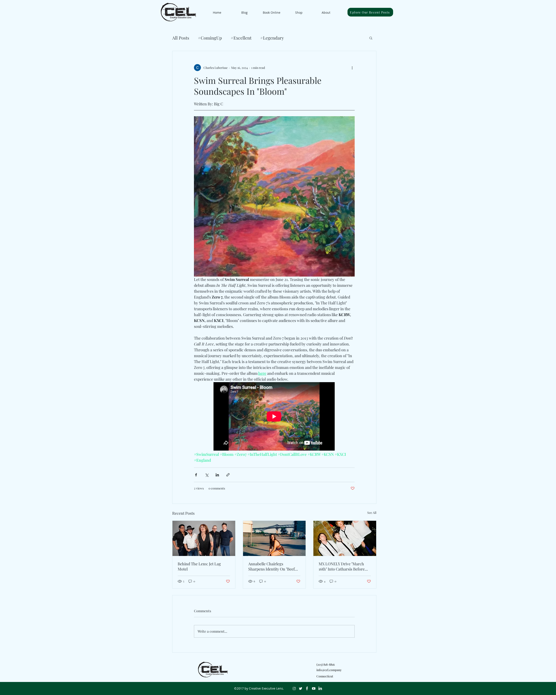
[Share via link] (228, 475)
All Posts (180, 38)
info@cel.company (329, 670)
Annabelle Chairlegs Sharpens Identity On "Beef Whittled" (271, 566)
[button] (371, 38)
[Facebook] (307, 688)
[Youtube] (313, 688)
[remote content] (274, 416)
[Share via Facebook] (196, 475)
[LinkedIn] (320, 688)
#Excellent (241, 38)
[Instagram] (294, 688)
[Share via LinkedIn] (217, 475)
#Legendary (272, 38)
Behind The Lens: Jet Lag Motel (199, 566)
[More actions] (352, 67)
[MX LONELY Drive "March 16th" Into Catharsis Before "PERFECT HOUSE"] (344, 538)
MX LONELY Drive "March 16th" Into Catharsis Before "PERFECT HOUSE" (342, 566)
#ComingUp (210, 38)
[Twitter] (300, 688)
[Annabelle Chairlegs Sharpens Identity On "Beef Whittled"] (274, 538)
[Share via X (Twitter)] (207, 475)
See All (371, 513)
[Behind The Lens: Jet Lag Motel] (203, 538)
